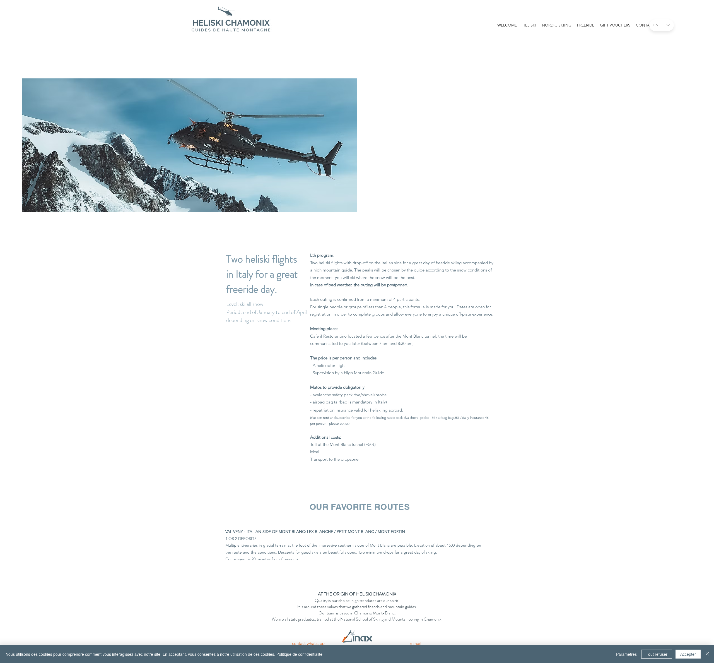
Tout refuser (656, 654)
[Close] (707, 654)
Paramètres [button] (626, 654)
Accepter (688, 654)
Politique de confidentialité (299, 654)
